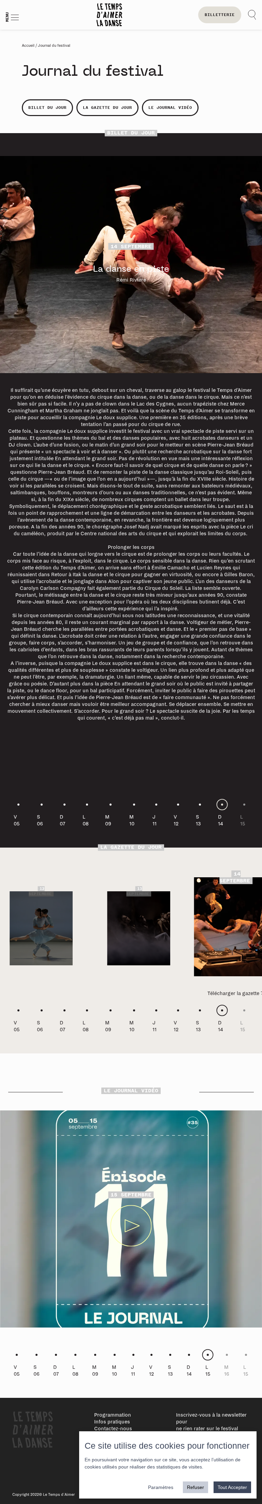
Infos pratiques (112, 1421)
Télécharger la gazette (137, 978)
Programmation (112, 1415)
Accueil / (30, 45)
